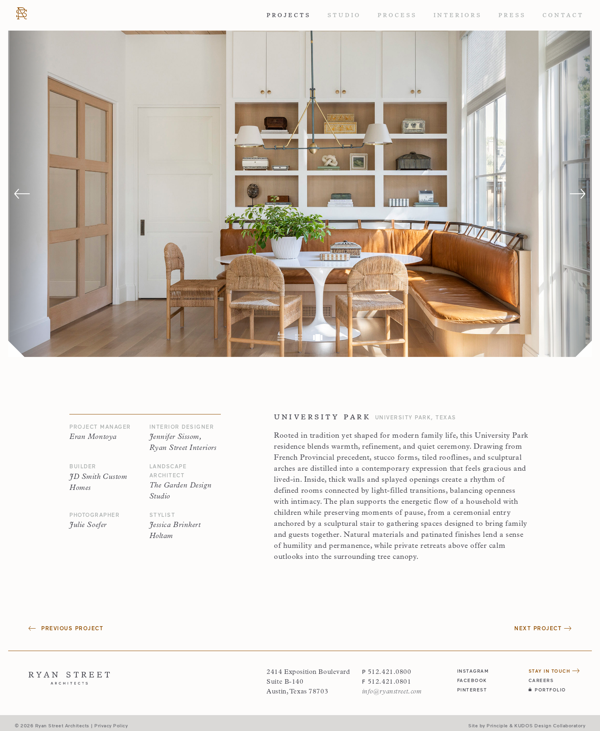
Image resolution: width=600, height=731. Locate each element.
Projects (289, 15)
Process (397, 15)
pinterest (472, 689)
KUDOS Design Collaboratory (549, 725)
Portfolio (550, 689)
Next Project (539, 628)
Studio (344, 15)
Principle (497, 725)
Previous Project (71, 628)
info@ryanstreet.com (392, 692)
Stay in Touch (550, 670)
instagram (473, 670)
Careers (541, 680)
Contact (563, 15)
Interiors (457, 15)
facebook (472, 680)
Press (512, 15)
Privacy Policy (111, 725)
